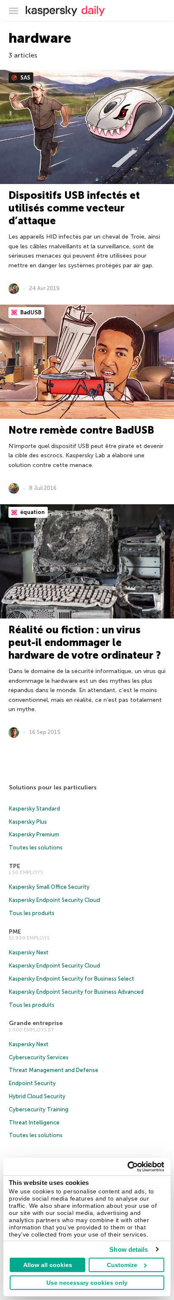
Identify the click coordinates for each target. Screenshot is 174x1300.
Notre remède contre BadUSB (81, 430)
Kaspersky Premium (34, 834)
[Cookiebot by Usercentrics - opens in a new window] (127, 1166)
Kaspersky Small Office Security (49, 887)
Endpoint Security (32, 1083)
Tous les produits (31, 913)
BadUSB (30, 312)
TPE (14, 866)
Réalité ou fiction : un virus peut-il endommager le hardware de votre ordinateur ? (84, 642)
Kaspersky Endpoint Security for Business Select (71, 979)
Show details (128, 1249)
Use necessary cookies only (87, 1282)
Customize (122, 1265)
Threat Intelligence (34, 1122)
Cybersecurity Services (38, 1057)
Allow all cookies (47, 1265)
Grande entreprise (36, 1023)
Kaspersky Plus (28, 822)
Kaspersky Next (29, 952)
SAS (24, 77)
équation (32, 512)
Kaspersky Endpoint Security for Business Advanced (76, 992)
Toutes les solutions (36, 847)
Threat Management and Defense (53, 1070)
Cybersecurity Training (38, 1109)
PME (15, 931)
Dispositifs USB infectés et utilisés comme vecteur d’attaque (74, 208)
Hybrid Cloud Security (37, 1096)
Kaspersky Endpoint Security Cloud (54, 900)
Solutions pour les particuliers (53, 787)
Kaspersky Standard (34, 808)
